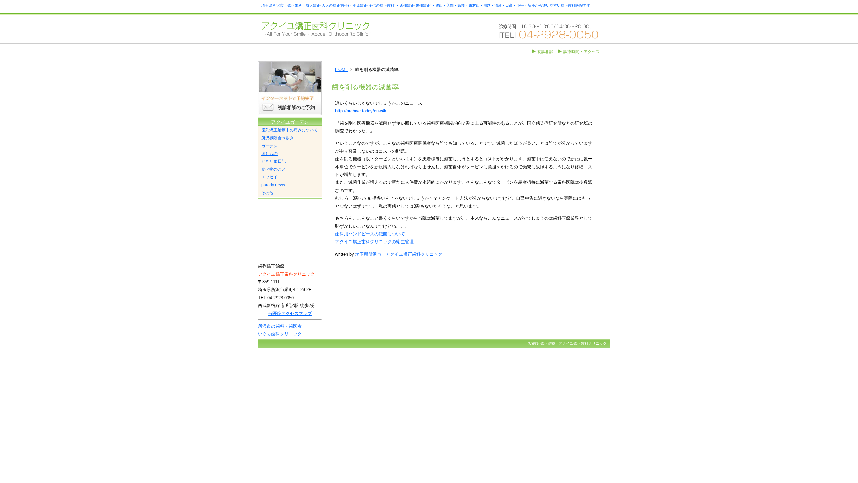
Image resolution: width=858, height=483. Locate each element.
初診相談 (545, 51)
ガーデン (269, 146)
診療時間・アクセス (581, 51)
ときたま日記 (273, 161)
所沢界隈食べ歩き (277, 138)
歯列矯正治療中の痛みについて (289, 130)
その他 (267, 193)
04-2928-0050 (280, 297)
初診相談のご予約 (296, 107)
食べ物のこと (273, 169)
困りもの (269, 153)
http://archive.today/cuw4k (360, 110)
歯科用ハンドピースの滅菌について (370, 233)
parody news (273, 185)
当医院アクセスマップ (290, 313)
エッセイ (269, 177)
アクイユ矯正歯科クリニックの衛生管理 (374, 241)
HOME (341, 69)
